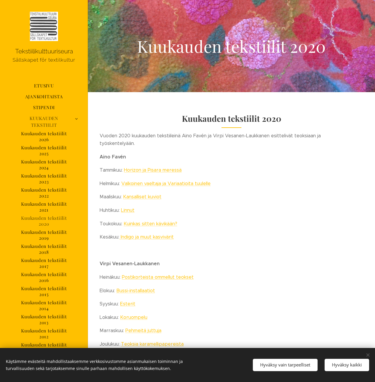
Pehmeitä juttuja (143, 330)
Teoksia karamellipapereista (152, 344)
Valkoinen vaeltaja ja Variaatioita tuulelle (166, 183)
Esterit (127, 304)
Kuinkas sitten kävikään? (150, 224)
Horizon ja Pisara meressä (153, 170)
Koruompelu (133, 317)
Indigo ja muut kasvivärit (146, 237)
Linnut (127, 210)
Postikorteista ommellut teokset (158, 277)
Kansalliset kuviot (142, 197)
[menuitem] (44, 85)
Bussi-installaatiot (135, 290)
